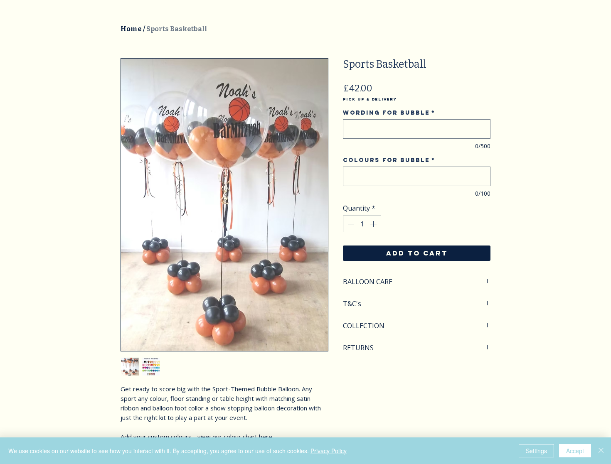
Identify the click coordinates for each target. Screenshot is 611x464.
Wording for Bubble (389, 113)
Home (131, 29)
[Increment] (374, 224)
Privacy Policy (328, 451)
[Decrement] (350, 224)
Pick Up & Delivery (370, 99)
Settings (536, 451)
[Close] (601, 450)
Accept (575, 451)
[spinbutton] (362, 224)
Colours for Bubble (389, 160)
